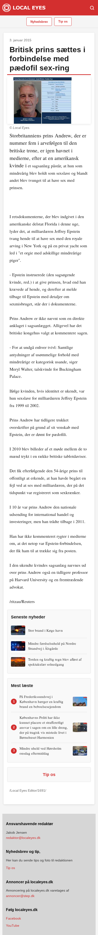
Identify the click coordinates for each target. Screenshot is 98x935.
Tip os (63, 21)
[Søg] (92, 7)
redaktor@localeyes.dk (23, 838)
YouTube (12, 925)
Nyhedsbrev (39, 21)
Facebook (13, 918)
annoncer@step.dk (20, 896)
